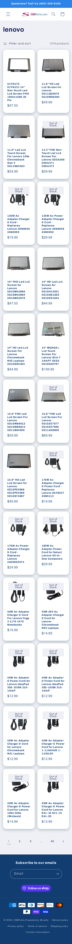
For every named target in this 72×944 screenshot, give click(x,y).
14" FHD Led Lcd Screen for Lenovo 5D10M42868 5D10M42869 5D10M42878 (18, 289)
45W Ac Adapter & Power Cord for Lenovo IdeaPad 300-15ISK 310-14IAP (18, 684)
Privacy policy (16, 926)
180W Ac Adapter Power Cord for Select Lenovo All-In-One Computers (52, 552)
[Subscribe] (57, 874)
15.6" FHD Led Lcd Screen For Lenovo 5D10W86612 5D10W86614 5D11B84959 (17, 422)
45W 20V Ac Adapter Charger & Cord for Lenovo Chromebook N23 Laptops (53, 619)
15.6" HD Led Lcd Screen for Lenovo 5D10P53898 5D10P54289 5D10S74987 (17, 487)
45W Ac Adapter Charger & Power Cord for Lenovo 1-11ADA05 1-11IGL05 (53, 747)
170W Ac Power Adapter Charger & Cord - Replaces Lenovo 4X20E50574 (18, 553)
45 (52, 841)
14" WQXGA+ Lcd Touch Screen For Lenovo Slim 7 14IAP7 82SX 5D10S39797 (51, 356)
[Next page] (63, 841)
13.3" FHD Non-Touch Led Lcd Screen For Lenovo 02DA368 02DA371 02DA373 (53, 158)
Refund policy (60, 920)
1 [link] (9, 841)
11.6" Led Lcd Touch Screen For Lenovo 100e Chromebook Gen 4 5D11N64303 (18, 158)
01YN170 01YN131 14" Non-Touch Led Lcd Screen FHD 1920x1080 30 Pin (18, 92)
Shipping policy (59, 926)
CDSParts (19, 920)
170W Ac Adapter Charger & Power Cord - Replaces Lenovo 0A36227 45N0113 (53, 487)
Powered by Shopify (37, 920)
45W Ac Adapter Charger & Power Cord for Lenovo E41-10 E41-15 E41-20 (53, 810)
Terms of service (37, 926)
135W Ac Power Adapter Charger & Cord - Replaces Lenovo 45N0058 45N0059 (53, 224)
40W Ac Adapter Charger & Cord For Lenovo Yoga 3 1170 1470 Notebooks (18, 618)
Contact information (38, 932)
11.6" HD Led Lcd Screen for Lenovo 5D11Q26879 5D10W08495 (51, 90)
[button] (8, 14)
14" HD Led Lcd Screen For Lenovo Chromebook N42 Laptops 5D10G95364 (17, 356)
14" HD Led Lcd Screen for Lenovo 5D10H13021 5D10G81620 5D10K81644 (52, 289)
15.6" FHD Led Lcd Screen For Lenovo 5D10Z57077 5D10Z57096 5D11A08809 (52, 422)
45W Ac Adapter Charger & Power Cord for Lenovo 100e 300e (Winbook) (18, 810)
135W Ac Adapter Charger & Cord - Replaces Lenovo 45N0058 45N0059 (18, 224)
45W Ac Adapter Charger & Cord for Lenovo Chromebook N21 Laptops (18, 747)
